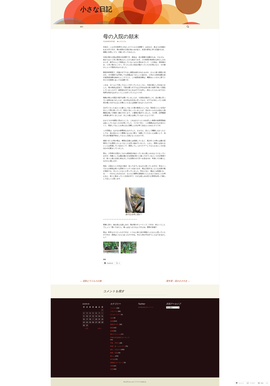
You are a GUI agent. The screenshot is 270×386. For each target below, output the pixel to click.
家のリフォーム (115, 334)
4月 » (99, 328)
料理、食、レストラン (117, 346)
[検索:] (188, 27)
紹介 (81, 27)
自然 (111, 321)
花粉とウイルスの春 (91, 281)
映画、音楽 (114, 353)
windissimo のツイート (145, 307)
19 (93, 319)
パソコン (113, 308)
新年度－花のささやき (178, 281)
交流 (111, 369)
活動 (111, 366)
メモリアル (122, 41)
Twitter (141, 303)
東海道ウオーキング (117, 362)
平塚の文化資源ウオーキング (119, 337)
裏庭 (111, 328)
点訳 (111, 318)
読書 (111, 331)
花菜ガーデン (114, 324)
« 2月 (86, 328)
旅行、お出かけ (115, 349)
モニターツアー (115, 314)
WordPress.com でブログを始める (135, 382)
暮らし (112, 356)
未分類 (112, 359)
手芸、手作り (114, 343)
